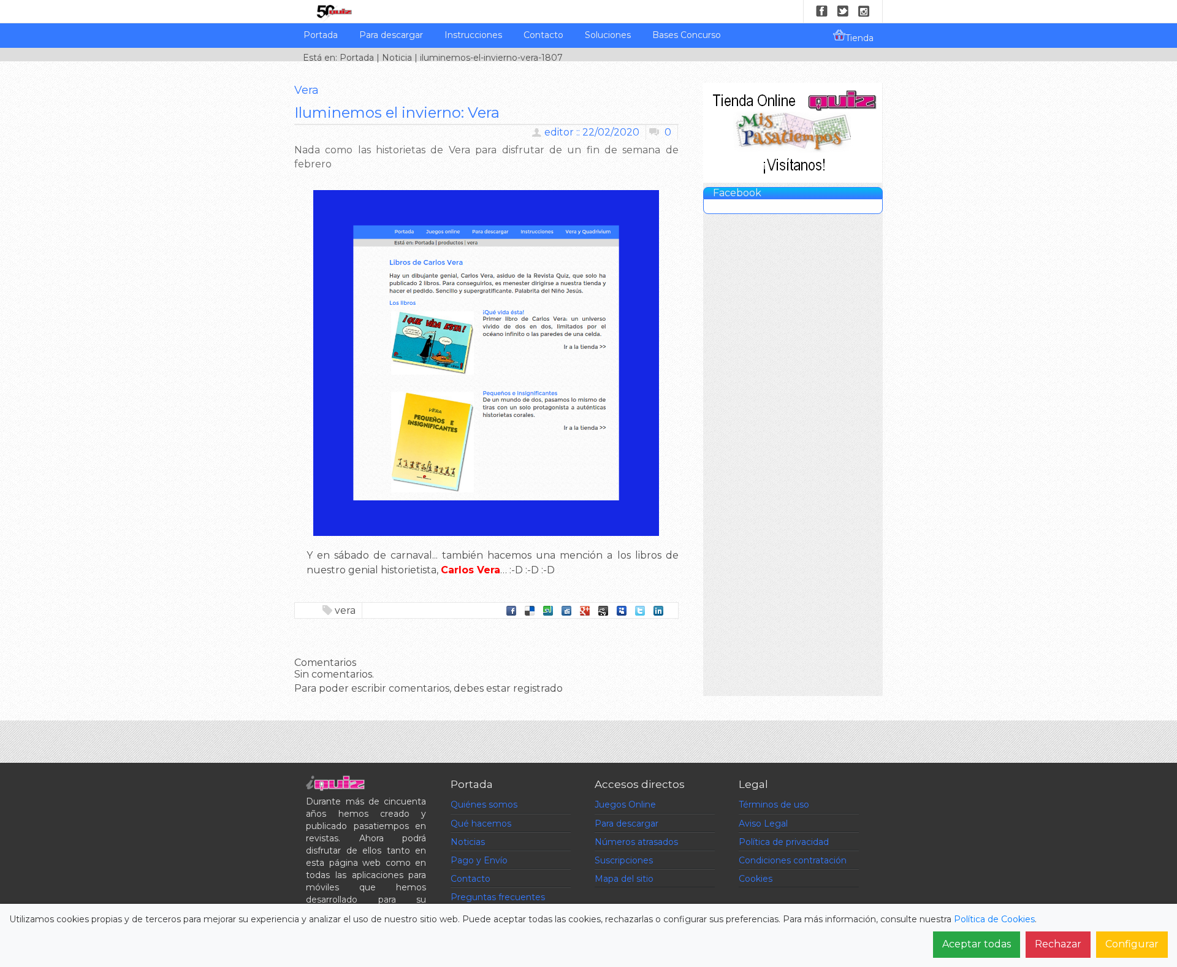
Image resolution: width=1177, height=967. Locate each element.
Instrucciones (473, 34)
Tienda (859, 38)
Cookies (755, 878)
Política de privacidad (784, 841)
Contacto (543, 34)
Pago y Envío (479, 860)
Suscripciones (624, 860)
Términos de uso (774, 804)
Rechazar (1058, 944)
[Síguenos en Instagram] (863, 11)
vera (345, 610)
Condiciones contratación (793, 860)
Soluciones (608, 34)
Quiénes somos (484, 804)
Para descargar (391, 34)
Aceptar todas (976, 944)
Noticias (468, 841)
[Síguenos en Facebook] (822, 11)
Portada (320, 34)
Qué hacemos (481, 823)
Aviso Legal (763, 823)
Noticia (397, 57)
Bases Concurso (686, 34)
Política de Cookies (994, 919)
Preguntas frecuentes (498, 897)
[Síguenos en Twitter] (843, 11)
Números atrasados (636, 841)
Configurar (1132, 944)
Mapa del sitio (624, 878)
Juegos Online (625, 804)
